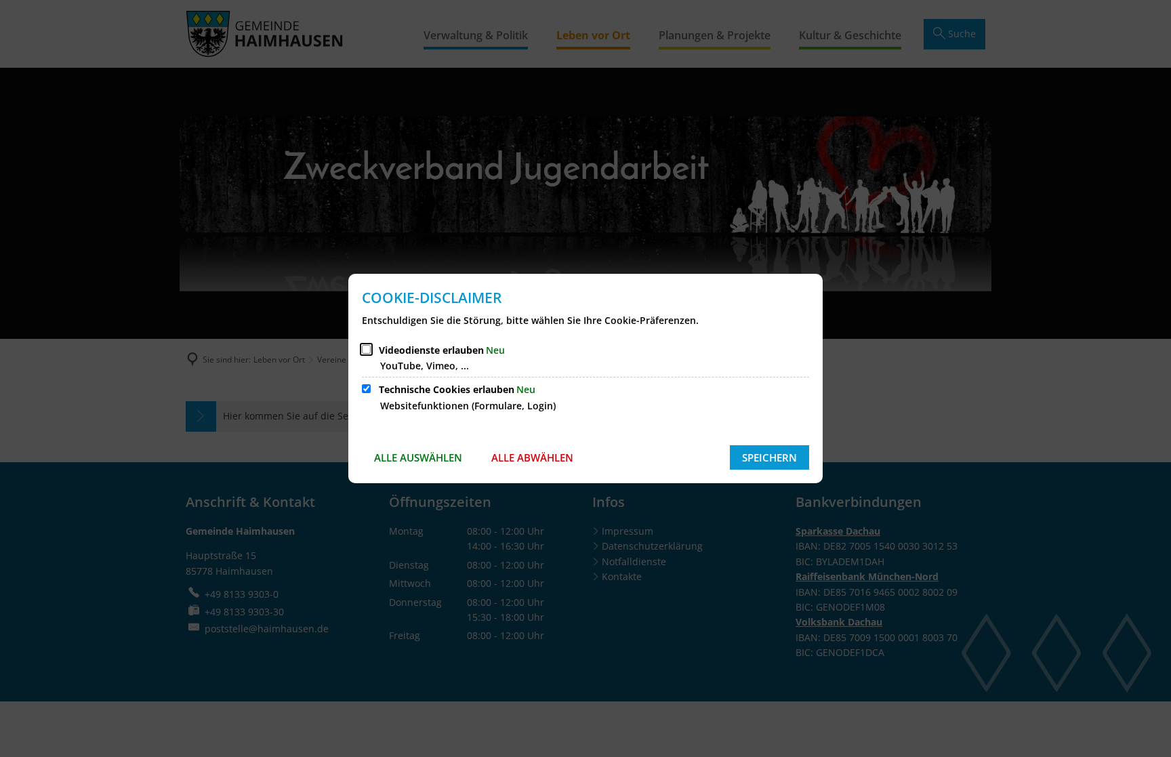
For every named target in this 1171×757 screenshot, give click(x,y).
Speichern (769, 457)
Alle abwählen (532, 457)
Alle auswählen (418, 457)
